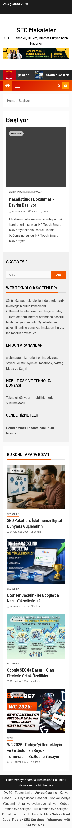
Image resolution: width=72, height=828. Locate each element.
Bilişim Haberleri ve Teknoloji (25, 192)
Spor (10, 738)
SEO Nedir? (13, 514)
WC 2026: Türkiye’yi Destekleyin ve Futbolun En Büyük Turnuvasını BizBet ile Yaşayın (34, 750)
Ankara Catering (46, 793)
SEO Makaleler (36, 30)
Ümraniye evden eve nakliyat (37, 804)
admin (35, 211)
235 (46, 211)
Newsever (25, 785)
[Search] (58, 85)
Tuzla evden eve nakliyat (50, 809)
